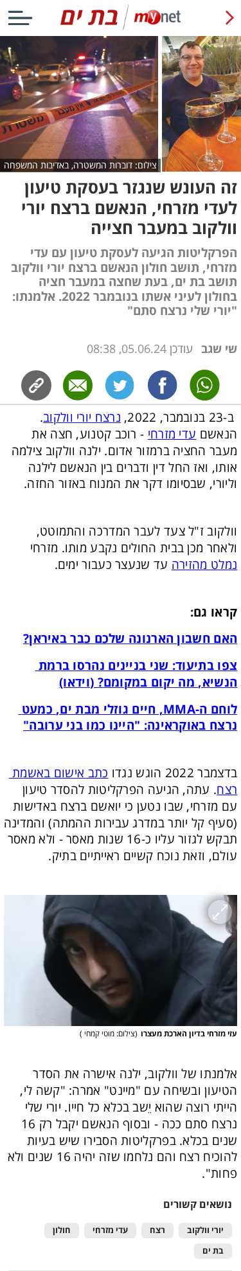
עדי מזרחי (110, 1230)
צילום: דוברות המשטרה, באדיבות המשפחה (80, 165)
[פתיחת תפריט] (20, 17)
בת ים (213, 1251)
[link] (162, 385)
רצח (157, 1230)
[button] (120, 960)
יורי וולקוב (205, 1230)
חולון (62, 1230)
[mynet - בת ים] (120, 27)
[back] (230, 17)
